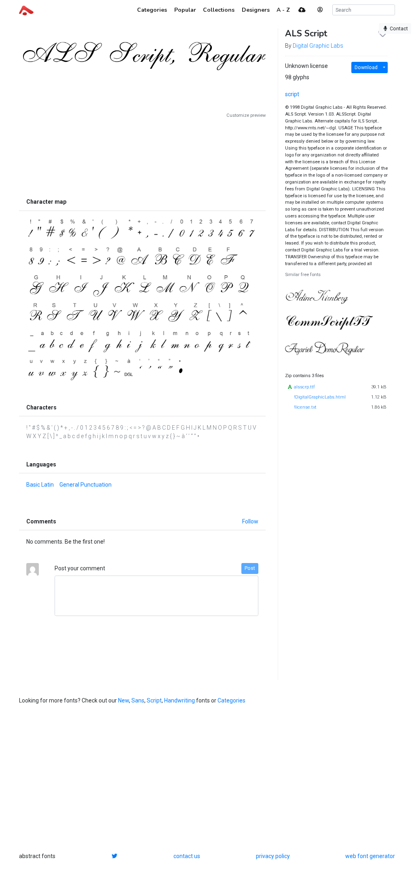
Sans (137, 700)
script (292, 94)
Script (154, 700)
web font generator (370, 856)
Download (366, 67)
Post (250, 568)
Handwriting (179, 700)
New (123, 700)
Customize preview (246, 115)
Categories (231, 700)
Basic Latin (40, 484)
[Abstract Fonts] (26, 9)
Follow (250, 521)
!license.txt (305, 407)
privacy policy (273, 856)
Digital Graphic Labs (318, 45)
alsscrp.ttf (304, 387)
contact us (186, 856)
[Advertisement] (142, 156)
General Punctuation (85, 484)
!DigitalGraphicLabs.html (320, 397)
